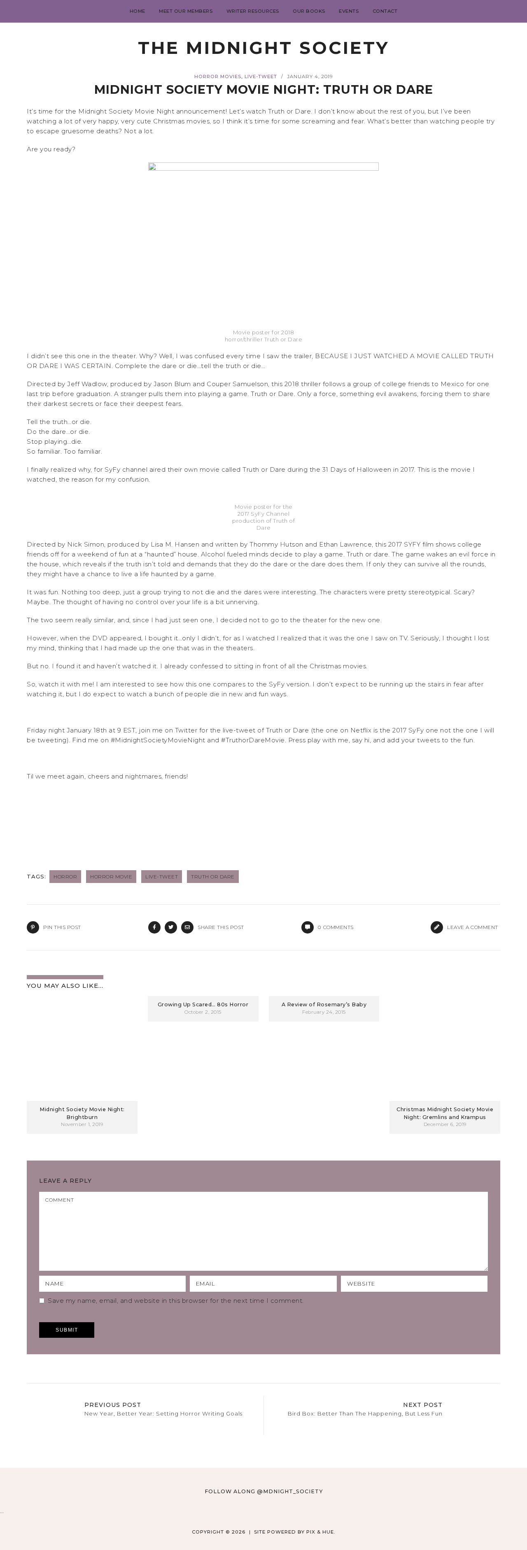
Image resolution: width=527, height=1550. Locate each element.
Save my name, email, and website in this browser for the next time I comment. (176, 1300)
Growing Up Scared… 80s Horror (203, 1004)
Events (349, 11)
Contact (385, 11)
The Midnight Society (263, 47)
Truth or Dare (213, 876)
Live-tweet (261, 76)
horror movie (111, 876)
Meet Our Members (185, 11)
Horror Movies (217, 76)
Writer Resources (252, 11)
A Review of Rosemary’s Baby (324, 1004)
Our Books (309, 11)
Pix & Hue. (321, 1532)
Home (137, 11)
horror (65, 876)
